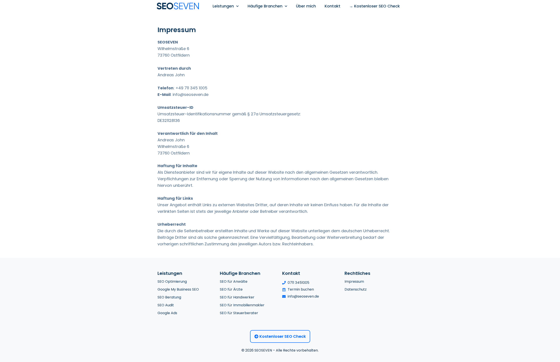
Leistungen (223, 6)
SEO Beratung (169, 297)
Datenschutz (356, 289)
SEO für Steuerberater (239, 312)
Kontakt (332, 6)
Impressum (354, 281)
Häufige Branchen (265, 6)
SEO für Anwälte (233, 281)
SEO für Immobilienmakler (242, 305)
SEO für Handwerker (237, 297)
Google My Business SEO (178, 289)
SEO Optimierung (172, 281)
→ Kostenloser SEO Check (374, 6)
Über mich (306, 6)
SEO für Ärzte (231, 289)
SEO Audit (166, 305)
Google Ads (167, 312)
